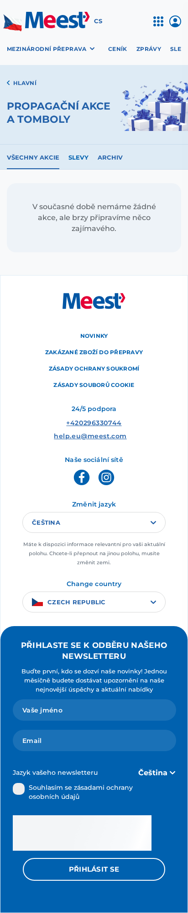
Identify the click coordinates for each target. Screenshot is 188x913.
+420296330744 (93, 423)
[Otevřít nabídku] (158, 25)
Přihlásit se (94, 869)
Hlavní (25, 83)
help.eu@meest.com (90, 436)
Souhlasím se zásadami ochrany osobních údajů (81, 792)
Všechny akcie (33, 157)
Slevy (78, 157)
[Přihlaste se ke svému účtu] (175, 24)
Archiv (110, 157)
